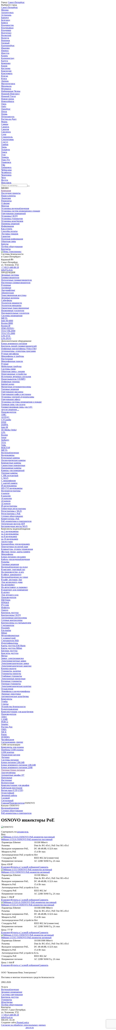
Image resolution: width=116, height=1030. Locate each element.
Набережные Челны (10, 91)
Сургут (4, 142)
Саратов (5, 129)
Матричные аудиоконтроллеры (16, 386)
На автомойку (8, 584)
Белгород (5, 20)
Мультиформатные (10, 635)
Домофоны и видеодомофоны (15, 691)
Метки (4, 656)
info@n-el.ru (7, 270)
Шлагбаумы (7, 1002)
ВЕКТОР (5, 447)
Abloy (4, 716)
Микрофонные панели (12, 361)
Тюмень (5, 157)
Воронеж (5, 40)
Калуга (4, 61)
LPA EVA (5, 336)
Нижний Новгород (10, 94)
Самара (4, 124)
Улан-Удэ (5, 160)
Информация (7, 226)
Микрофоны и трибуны (12, 356)
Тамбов (4, 144)
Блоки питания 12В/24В (12, 762)
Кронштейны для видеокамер (15, 544)
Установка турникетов (12, 218)
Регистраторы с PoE (11, 513)
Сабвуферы (6, 300)
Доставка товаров (9, 234)
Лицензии (6, 198)
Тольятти (5, 149)
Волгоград (6, 33)
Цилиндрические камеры (13, 460)
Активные (6, 287)
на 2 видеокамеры (10, 531)
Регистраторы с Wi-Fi (11, 511)
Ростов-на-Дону (9, 119)
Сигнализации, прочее (12, 742)
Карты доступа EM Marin (13, 645)
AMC (3, 414)
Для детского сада (9, 595)
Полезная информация (12, 239)
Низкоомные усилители (12, 310)
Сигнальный (7, 800)
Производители (8, 412)
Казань (4, 55)
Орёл (3, 106)
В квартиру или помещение (14, 590)
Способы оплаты (9, 231)
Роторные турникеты (11, 681)
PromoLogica (22, 1022)
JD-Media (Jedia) (9, 430)
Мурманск (6, 88)
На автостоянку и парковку (14, 587)
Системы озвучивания (12, 994)
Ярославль (6, 182)
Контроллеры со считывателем (16, 623)
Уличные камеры (9, 473)
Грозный (5, 43)
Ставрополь (7, 137)
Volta (3, 445)
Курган (4, 76)
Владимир (6, 30)
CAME (4, 719)
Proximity (5, 628)
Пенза (4, 111)
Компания (6, 190)
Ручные (4, 364)
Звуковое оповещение (11, 992)
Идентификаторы (9, 643)
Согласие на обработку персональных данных (23, 1025)
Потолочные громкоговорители (16, 280)
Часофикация (7, 739)
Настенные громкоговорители (15, 282)
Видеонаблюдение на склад (14, 567)
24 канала (5, 501)
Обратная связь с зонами (13, 371)
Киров (4, 66)
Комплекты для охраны (12, 747)
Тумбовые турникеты (11, 676)
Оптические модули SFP (13, 524)
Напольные (6, 777)
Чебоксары (6, 170)
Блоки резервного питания (14, 343)
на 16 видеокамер (9, 539)
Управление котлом (10, 755)
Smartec (4, 724)
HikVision (5, 600)
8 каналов (6, 496)
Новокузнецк (7, 99)
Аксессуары (7, 541)
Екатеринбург (8, 45)
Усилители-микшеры (11, 305)
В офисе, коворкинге (11, 574)
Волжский (6, 35)
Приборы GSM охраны (12, 749)
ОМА (4, 729)
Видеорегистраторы (11, 491)
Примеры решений (10, 223)
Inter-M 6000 (7, 320)
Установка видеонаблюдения (15, 208)
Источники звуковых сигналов (16, 376)
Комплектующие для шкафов (15, 785)
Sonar (3, 437)
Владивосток (7, 25)
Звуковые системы (10, 275)
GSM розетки (7, 752)
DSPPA (4, 425)
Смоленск (6, 132)
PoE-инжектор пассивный (26, 839)
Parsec (4, 734)
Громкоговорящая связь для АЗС (17, 407)
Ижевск (5, 50)
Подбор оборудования (11, 246)
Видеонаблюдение (10, 452)
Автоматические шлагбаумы (15, 696)
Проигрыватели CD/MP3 (13, 379)
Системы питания (10, 760)
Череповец (6, 175)
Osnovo (4, 610)
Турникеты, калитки (11, 671)
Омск (3, 104)
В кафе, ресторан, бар (11, 579)
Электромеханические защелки (16, 666)
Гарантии (5, 236)
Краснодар (6, 71)
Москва (4, 10)
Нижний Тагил (8, 96)
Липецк (5, 81)
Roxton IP (5, 326)
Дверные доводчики (11, 694)
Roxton (4, 435)
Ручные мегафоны (10, 353)
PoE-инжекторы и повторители (16, 521)
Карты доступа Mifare (11, 648)
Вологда (5, 38)
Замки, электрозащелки (12, 658)
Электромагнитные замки (13, 661)
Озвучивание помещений (13, 213)
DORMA (5, 737)
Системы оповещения (11, 315)
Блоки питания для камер (13, 557)
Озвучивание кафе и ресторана (16, 394)
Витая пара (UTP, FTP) (12, 790)
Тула (3, 154)
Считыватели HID (10, 640)
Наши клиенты (8, 195)
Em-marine (6, 630)
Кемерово (5, 63)
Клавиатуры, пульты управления (17, 549)
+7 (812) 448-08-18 (10, 267)
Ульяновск (6, 162)
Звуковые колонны (10, 298)
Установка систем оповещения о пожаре (20, 211)
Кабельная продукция (11, 788)
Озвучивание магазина (12, 392)
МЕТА (4, 318)
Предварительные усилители (15, 313)
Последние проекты (11, 193)
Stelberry (5, 440)
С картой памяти (9, 483)
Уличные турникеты (11, 683)
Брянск (4, 22)
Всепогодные (7, 782)
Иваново (5, 48)
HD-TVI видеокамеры (11, 488)
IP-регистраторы (9, 506)
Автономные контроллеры (14, 617)
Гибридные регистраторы (13, 508)
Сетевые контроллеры (11, 620)
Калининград (7, 58)
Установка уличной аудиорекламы (17, 397)
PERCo (4, 722)
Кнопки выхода (8, 668)
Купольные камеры (10, 458)
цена (19, 832)
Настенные (6, 780)
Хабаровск (6, 167)
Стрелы (4, 704)
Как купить (6, 228)
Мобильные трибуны (11, 366)
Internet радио (7, 384)
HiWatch (5, 602)
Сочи (3, 134)
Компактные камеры (11, 463)
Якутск (4, 180)
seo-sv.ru (29, 1027)
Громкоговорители (10, 277)
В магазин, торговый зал (13, 569)
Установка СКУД (9, 216)
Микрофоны (7, 554)
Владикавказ (7, 28)
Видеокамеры (7, 455)
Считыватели (7, 625)
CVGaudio (6, 419)
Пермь (4, 114)
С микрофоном (8, 480)
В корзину (6, 867)
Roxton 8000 (7, 323)
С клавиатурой (8, 638)
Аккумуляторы (8, 772)
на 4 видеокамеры (10, 534)
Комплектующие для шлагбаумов (17, 711)
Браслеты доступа (9, 653)
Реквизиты (6, 201)
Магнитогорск (8, 83)
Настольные (7, 359)
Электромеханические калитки (16, 686)
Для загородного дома (11, 582)
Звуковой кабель (9, 795)
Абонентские (7, 293)
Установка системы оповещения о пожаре (21, 402)
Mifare (4, 633)
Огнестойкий (7, 793)
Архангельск (7, 12)
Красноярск (6, 73)
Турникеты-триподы (11, 673)
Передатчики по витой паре (14, 546)
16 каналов (6, 498)
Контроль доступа (10, 612)
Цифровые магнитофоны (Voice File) (18, 348)
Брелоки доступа (9, 650)
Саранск (5, 127)
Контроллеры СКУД (11, 615)
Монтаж (5, 206)
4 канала (5, 493)
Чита (3, 177)
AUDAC (5, 417)
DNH (3, 422)
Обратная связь (8, 241)
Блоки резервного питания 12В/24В (18, 765)
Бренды (4, 244)
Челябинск (6, 172)
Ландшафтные (8, 290)
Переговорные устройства (14, 374)
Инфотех (5, 607)
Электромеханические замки (15, 663)
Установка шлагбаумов (12, 221)
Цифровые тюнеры (10, 381)
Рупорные (6, 285)
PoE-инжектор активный (25, 872)
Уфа (3, 165)
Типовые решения (10, 389)
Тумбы (4, 701)
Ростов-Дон (6, 727)
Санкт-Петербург (16, 2)
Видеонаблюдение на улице (14, 577)
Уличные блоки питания (13, 770)
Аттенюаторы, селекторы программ (18, 351)
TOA (3, 442)
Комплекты (6, 699)
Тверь (4, 147)
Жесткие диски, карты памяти (15, 551)
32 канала (5, 503)
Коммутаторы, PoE (10, 518)
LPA (3, 432)
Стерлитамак (7, 139)
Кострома (5, 68)
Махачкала (6, 86)
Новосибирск (7, 101)
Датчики (5, 757)
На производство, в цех (12, 572)
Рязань (4, 121)
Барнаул (5, 17)
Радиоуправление (9, 709)
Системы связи (8, 369)
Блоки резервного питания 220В (17, 767)
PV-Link (5, 605)
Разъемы (5, 562)
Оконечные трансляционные (15, 308)
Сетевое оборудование (12, 516)
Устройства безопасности (13, 706)
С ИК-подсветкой (9, 475)
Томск (4, 152)
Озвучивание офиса (10, 399)
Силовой (5, 798)
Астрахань (6, 15)
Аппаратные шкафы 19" (12, 775)
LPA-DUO (6, 338)
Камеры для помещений (12, 470)
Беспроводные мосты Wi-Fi (14, 526)
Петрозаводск (7, 116)
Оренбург (5, 109)
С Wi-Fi (4, 478)
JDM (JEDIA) (7, 328)
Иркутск (5, 53)
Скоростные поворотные (13, 465)
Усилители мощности (11, 303)
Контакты (6, 249)
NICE (4, 732)
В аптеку (5, 592)
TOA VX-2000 (8, 333)
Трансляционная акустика (13, 295)
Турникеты (6, 999)
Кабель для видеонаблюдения (15, 559)
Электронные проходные (13, 678)
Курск (4, 78)
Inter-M (4, 427)
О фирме (5, 203)
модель (25, 832)
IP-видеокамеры (9, 485)
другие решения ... (10, 409)
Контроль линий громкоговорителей (19, 346)
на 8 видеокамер (9, 536)
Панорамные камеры (11, 468)
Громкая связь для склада (13, 404)
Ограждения (7, 689)
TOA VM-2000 (8, 331)
